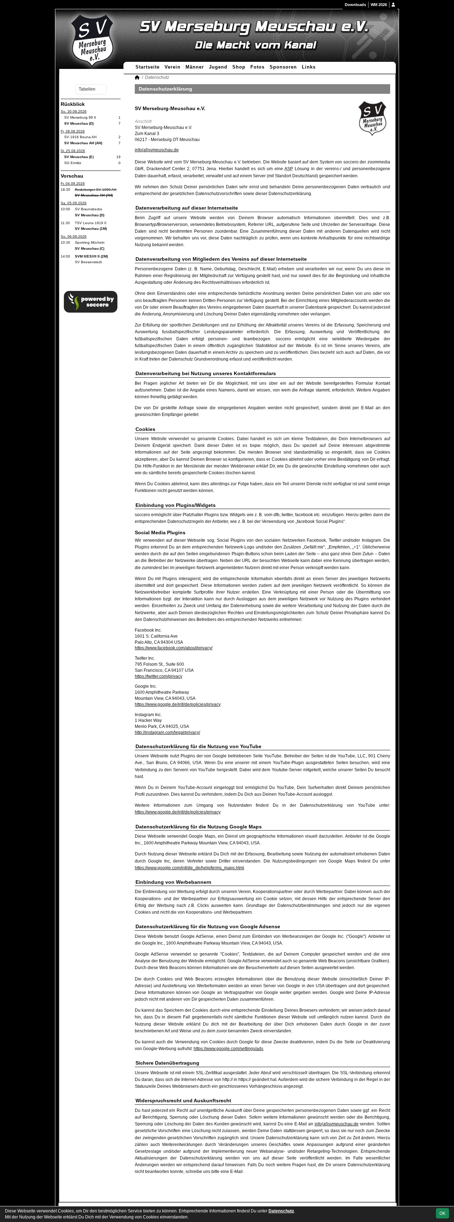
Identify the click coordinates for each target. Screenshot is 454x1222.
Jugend (218, 67)
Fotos (257, 67)
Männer (195, 67)
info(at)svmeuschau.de (157, 149)
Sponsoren (283, 67)
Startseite (147, 67)
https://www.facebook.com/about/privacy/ (173, 647)
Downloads (355, 4)
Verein (173, 67)
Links (309, 67)
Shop (238, 67)
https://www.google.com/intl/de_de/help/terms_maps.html (189, 867)
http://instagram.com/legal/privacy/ (167, 732)
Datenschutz (281, 1211)
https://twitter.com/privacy (158, 676)
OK (442, 1213)
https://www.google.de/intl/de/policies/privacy (178, 704)
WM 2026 (379, 4)
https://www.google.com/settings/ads (228, 1048)
